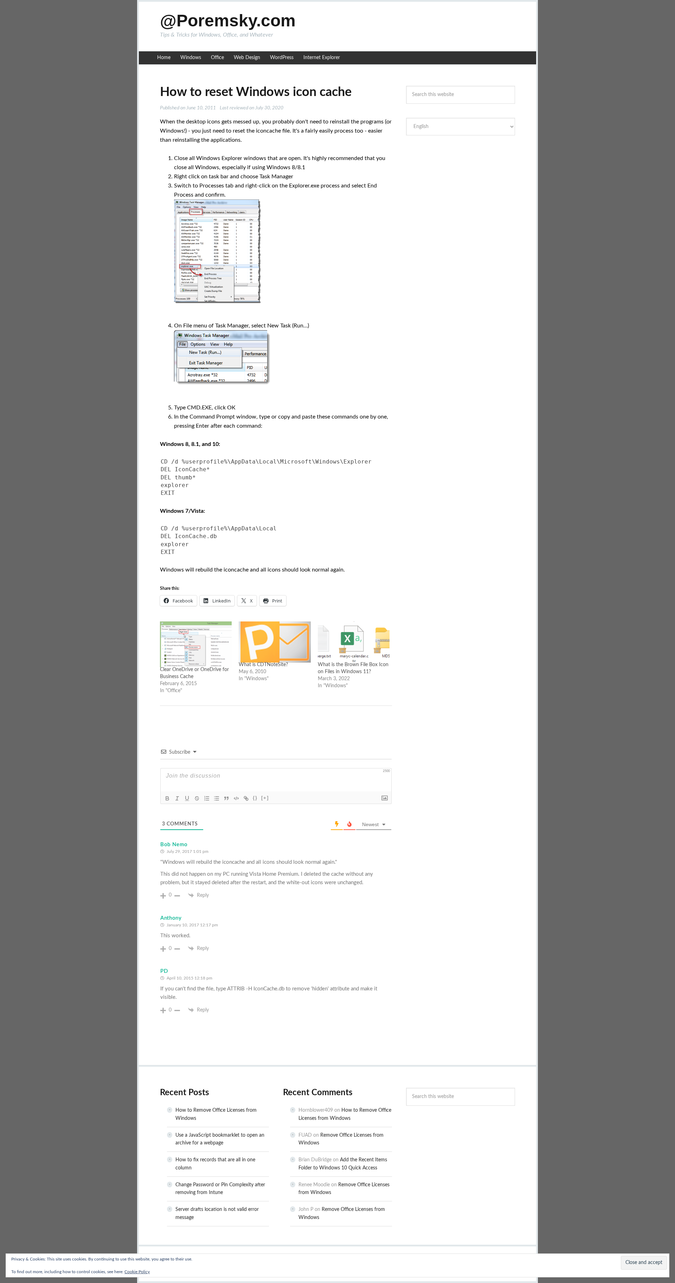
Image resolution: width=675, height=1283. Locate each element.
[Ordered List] (207, 798)
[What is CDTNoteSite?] (274, 642)
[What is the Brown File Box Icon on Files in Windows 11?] (354, 642)
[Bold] (167, 798)
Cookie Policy (137, 1272)
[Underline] (187, 798)
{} (255, 797)
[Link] (246, 798)
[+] (265, 797)
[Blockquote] (226, 798)
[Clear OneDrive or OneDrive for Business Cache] (196, 644)
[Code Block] (236, 798)
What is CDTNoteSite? (263, 664)
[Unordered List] (216, 798)
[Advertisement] (460, 193)
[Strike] (197, 798)
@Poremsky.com (228, 20)
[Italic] (177, 798)
